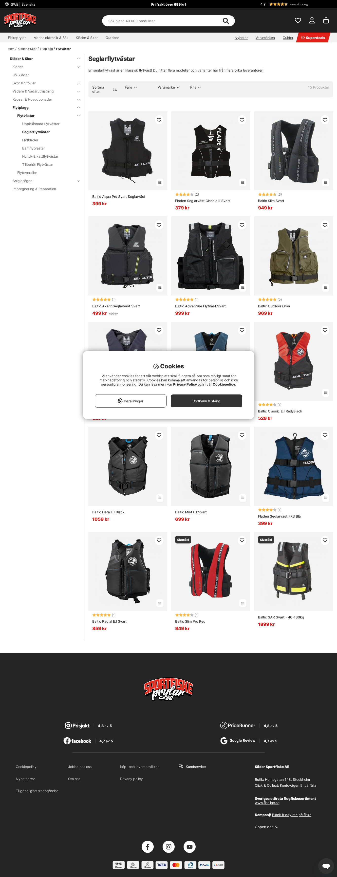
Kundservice (196, 767)
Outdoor (112, 38)
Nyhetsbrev (25, 779)
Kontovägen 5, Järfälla (298, 785)
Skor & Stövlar (24, 83)
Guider (288, 38)
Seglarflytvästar (36, 132)
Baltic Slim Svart (271, 201)
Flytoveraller (27, 172)
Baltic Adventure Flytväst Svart (200, 306)
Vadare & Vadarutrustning (33, 91)
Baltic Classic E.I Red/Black (280, 411)
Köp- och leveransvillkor (139, 767)
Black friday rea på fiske (291, 815)
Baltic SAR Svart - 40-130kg (281, 617)
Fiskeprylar (17, 38)
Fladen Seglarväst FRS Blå (279, 516)
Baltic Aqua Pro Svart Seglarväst (118, 196)
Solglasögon (22, 181)
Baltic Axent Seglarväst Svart (116, 306)
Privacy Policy (185, 384)
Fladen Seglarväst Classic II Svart (202, 201)
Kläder (18, 67)
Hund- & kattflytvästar (40, 156)
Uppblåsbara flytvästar (40, 124)
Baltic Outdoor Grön (274, 306)
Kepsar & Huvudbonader (32, 99)
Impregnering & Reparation (34, 189)
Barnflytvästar (33, 148)
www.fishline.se (267, 803)
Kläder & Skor (87, 38)
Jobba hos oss (80, 767)
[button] (296, 4)
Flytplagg (46, 49)
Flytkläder (30, 140)
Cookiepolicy (26, 767)
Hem (11, 49)
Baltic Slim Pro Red (190, 621)
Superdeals (315, 38)
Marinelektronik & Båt (51, 38)
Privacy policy (131, 779)
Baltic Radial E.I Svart (109, 621)
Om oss (74, 779)
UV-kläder (21, 75)
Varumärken (265, 38)
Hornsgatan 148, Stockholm (287, 779)
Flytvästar (63, 49)
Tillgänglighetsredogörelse (37, 791)
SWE (22, 4)
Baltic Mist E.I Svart (191, 512)
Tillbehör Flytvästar (37, 164)
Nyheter (241, 38)
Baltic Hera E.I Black (108, 512)
